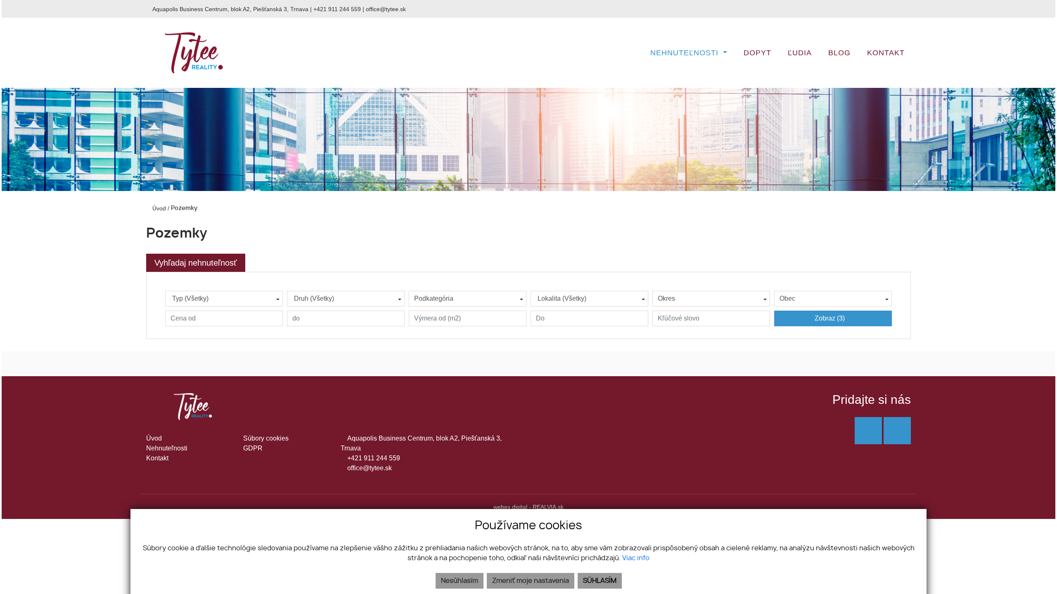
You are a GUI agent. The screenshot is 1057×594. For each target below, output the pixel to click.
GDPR (253, 448)
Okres (666, 298)
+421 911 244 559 (337, 9)
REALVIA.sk (548, 507)
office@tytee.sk (386, 9)
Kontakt (157, 458)
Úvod (158, 208)
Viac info (635, 558)
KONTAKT (886, 53)
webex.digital (510, 507)
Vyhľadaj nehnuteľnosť (195, 262)
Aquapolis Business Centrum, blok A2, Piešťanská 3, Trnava (230, 9)
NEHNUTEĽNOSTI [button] (685, 53)
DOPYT (757, 53)
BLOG (839, 53)
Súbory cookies (266, 438)
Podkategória (433, 298)
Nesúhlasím (459, 581)
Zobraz (830, 318)
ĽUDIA (800, 53)
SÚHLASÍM (599, 581)
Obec (787, 298)
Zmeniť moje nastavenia (530, 581)
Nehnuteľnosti (166, 448)
